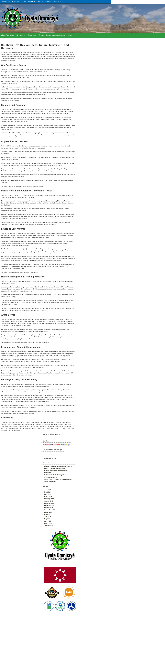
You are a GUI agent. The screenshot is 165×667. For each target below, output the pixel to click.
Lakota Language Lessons (55, 35)
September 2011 (49, 510)
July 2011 (47, 514)
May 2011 (47, 519)
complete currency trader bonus (54, 466)
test (45, 470)
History (40, 2)
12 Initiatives (20, 35)
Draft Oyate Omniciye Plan (57, 475)
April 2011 (47, 521)
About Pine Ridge (7, 35)
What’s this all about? (10, 2)
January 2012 (48, 501)
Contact (48, 2)
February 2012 (49, 499)
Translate (46, 441)
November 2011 (49, 505)
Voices (70, 35)
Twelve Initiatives (51, 477)
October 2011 (48, 507)
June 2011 (47, 516)
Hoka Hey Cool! (59, 2)
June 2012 (47, 490)
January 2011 (48, 525)
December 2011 (49, 503)
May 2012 (47, 492)
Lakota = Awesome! (28, 2)
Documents (32, 35)
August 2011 (48, 512)
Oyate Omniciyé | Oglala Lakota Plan (54, 18)
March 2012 (48, 496)
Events (41, 35)
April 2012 (47, 494)
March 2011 (48, 523)
